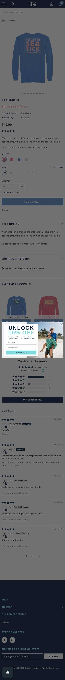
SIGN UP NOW (21, 352)
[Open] (7, 672)
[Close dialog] (61, 324)
